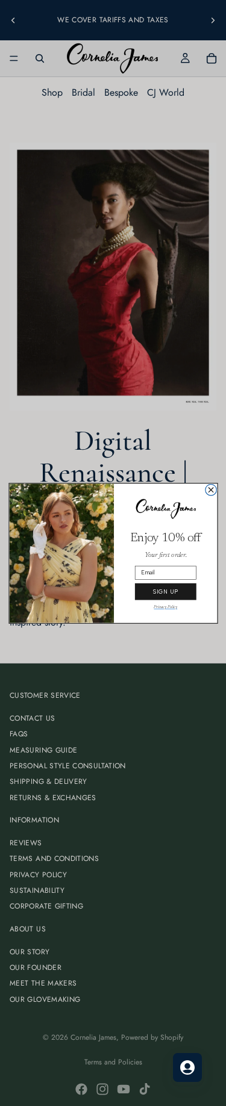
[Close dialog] (210, 490)
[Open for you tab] (187, 1067)
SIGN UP (165, 591)
